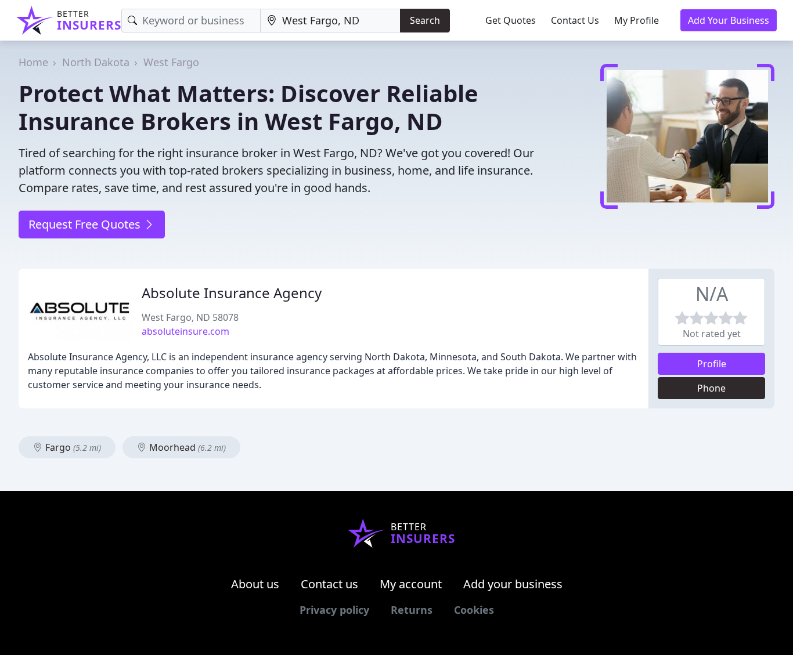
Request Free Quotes (85, 224)
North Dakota (95, 62)
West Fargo (171, 62)
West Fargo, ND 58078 (190, 317)
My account (411, 584)
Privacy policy (334, 610)
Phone (711, 388)
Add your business (513, 584)
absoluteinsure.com (185, 331)
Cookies (474, 610)
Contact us (329, 584)
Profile (711, 363)
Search (425, 20)
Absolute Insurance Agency (232, 292)
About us (255, 584)
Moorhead (186, 447)
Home (33, 62)
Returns (411, 610)
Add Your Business (728, 20)
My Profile (636, 20)
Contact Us (575, 20)
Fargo (72, 447)
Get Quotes (510, 20)
